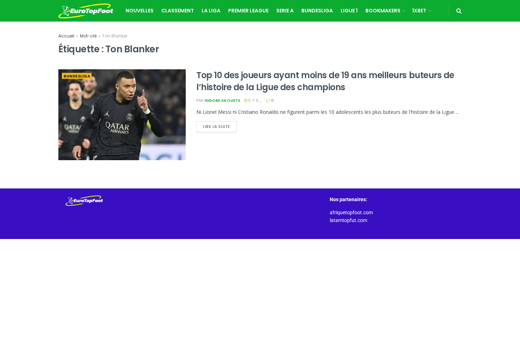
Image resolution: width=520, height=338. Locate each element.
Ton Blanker (114, 36)
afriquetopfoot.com (351, 212)
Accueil (66, 36)
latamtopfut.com (348, 220)
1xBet (419, 10)
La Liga (211, 10)
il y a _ (254, 100)
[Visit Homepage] (85, 11)
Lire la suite (220, 125)
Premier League (248, 10)
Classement (177, 10)
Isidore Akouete (222, 100)
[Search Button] (459, 11)
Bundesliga (317, 10)
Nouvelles (140, 10)
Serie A (285, 10)
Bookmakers (382, 10)
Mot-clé (88, 36)
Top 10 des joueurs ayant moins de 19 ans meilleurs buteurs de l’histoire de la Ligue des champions (325, 81)
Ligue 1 (349, 10)
